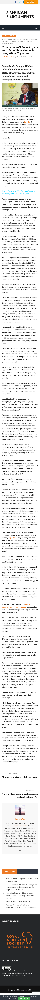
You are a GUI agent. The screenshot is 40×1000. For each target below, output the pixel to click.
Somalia (27, 122)
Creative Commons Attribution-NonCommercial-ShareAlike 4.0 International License (17, 974)
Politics (5, 35)
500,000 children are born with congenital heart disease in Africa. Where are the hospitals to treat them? (21, 887)
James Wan (8, 57)
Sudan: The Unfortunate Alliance (18, 901)
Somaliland (12, 35)
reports (11, 538)
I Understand (23, 998)
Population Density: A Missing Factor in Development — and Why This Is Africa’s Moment (21, 895)
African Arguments (20, 826)
